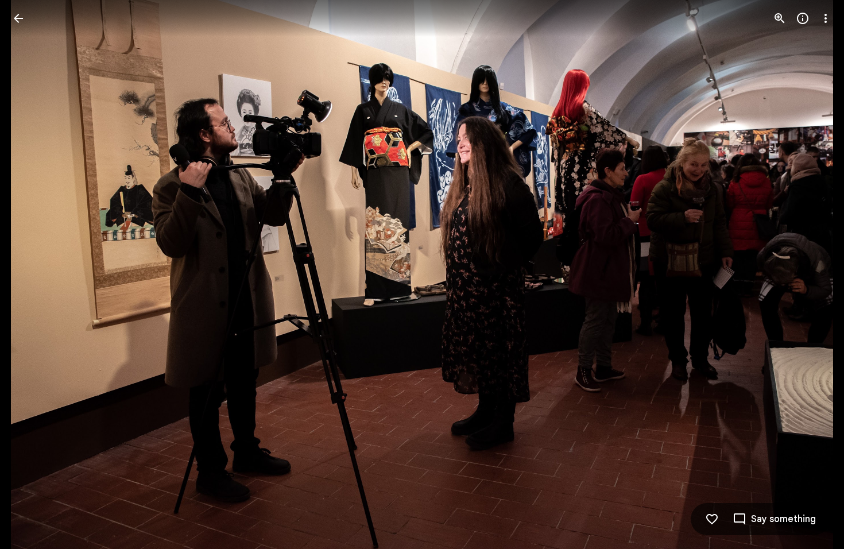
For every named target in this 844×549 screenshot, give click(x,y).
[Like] (712, 519)
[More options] (825, 18)
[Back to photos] (18, 18)
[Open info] (802, 18)
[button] (32, 274)
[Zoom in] (779, 18)
